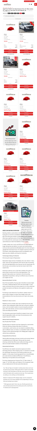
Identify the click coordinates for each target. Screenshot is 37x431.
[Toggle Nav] (35, 4)
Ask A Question (11, 50)
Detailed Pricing (10, 42)
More (10, 48)
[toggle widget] (34, 428)
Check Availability (10, 52)
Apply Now (26, 242)
